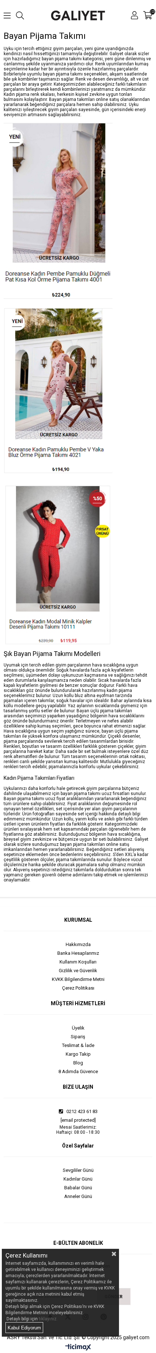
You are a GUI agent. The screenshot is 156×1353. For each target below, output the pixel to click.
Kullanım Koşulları (78, 962)
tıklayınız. (48, 1318)
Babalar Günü (78, 1187)
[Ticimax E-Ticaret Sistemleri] (78, 1347)
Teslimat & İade (78, 1045)
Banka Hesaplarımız (78, 953)
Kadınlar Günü (78, 1179)
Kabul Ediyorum (24, 1327)
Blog (78, 1062)
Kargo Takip (78, 1054)
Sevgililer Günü (78, 1170)
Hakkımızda (78, 944)
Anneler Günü (78, 1196)
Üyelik (78, 1028)
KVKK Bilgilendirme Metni (78, 979)
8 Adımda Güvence (78, 1071)
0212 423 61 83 (81, 1111)
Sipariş (78, 1036)
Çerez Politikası (78, 988)
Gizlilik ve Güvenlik (78, 970)
